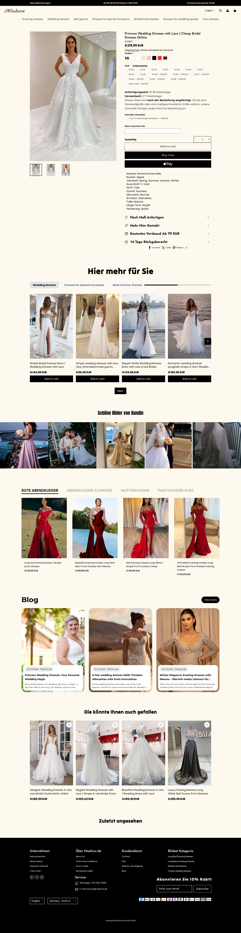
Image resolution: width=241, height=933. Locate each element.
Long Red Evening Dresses (180, 856)
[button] (220, 11)
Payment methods (39, 866)
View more (210, 599)
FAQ (124, 861)
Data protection (37, 856)
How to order (82, 866)
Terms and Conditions (86, 861)
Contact (126, 856)
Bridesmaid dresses (177, 866)
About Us (80, 856)
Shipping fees (132, 50)
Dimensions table (84, 871)
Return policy (36, 861)
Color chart (35, 871)
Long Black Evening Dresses (181, 861)
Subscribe (202, 888)
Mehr (120, 391)
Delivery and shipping (132, 866)
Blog (124, 871)
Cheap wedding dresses (179, 871)
